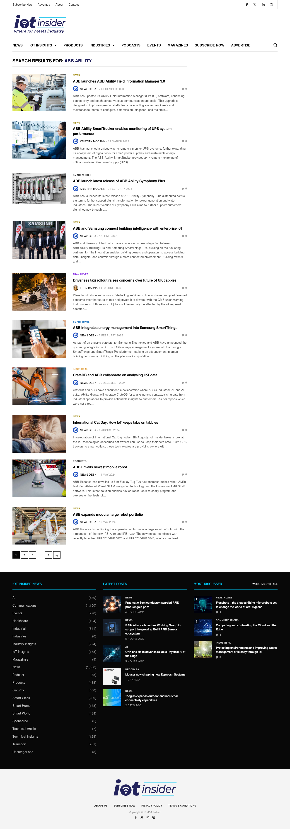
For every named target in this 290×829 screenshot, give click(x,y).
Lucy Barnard (91, 288)
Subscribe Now (22, 4)
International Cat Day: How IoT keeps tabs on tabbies (115, 422)
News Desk (88, 89)
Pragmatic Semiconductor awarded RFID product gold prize (152, 604)
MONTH (266, 584)
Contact (74, 4)
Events (154, 45)
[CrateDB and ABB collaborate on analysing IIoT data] (39, 386)
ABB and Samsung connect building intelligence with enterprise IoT (127, 228)
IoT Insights (40, 45)
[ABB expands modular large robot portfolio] (39, 526)
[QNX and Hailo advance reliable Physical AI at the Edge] (112, 653)
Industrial (80, 369)
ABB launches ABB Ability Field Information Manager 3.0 (119, 81)
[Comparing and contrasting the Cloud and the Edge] (203, 627)
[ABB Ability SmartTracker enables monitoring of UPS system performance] (39, 140)
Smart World (82, 175)
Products (73, 45)
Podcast (18, 674)
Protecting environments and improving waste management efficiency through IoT (246, 649)
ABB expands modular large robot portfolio (108, 514)
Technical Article (24, 728)
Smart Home (81, 322)
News (17, 45)
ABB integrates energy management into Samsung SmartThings (125, 327)
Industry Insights (24, 643)
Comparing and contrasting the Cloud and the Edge (246, 627)
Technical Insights (25, 736)
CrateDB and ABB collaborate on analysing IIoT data (115, 374)
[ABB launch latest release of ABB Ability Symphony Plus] (39, 188)
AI (13, 597)
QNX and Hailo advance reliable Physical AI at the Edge (155, 653)
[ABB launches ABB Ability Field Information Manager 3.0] (39, 92)
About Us (100, 805)
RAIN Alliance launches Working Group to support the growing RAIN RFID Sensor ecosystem (153, 629)
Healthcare (20, 620)
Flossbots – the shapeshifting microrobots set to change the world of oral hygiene (246, 604)
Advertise (44, 4)
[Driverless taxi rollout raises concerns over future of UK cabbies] (39, 291)
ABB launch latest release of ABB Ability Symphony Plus (119, 180)
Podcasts (130, 45)
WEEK (256, 584)
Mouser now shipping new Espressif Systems (155, 674)
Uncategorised (22, 751)
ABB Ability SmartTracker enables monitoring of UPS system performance (122, 131)
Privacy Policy (151, 805)
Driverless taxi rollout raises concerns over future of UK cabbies (124, 280)
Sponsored (20, 720)
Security (18, 690)
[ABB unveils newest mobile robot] (39, 478)
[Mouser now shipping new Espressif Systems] (112, 676)
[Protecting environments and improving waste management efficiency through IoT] (203, 649)
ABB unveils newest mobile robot (100, 466)
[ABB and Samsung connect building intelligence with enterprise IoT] (39, 239)
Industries (99, 45)
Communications (24, 605)
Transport (80, 274)
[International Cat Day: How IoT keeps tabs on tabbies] (39, 433)
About (59, 4)
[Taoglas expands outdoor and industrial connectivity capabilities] (112, 697)
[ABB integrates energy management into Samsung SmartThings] (39, 339)
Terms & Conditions (182, 805)
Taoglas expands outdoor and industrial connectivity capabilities (151, 698)
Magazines (178, 45)
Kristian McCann (92, 141)
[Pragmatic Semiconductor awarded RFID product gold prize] (112, 604)
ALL (275, 584)
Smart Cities (21, 697)
